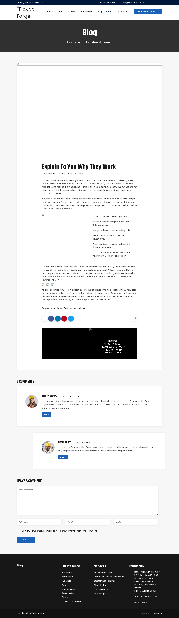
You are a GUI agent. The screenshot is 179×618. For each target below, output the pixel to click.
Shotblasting (100, 585)
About (59, 11)
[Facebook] (51, 319)
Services (70, 11)
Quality (99, 11)
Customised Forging (104, 580)
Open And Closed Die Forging (109, 576)
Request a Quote (147, 11)
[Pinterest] (64, 319)
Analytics (58, 308)
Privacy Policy (143, 613)
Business (68, 308)
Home (50, 11)
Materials (79, 42)
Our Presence (85, 11)
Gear (64, 585)
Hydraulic (66, 580)
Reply (46, 414)
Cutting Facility (101, 589)
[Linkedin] (58, 319)
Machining (99, 593)
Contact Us (122, 11)
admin (69, 173)
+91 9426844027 (107, 2)
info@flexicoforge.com (133, 2)
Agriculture (67, 576)
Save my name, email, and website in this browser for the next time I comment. (59, 531)
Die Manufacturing (103, 572)
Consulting (79, 308)
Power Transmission (71, 601)
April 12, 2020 (57, 173)
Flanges (65, 597)
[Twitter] (71, 319)
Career (109, 11)
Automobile (67, 572)
